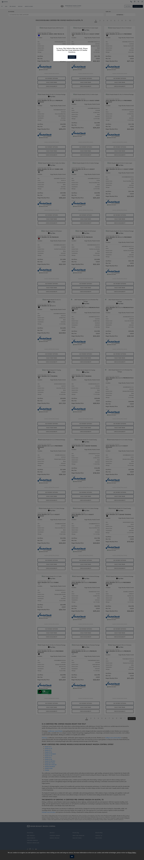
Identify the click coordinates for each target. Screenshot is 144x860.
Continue (72, 57)
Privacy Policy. (132, 852)
